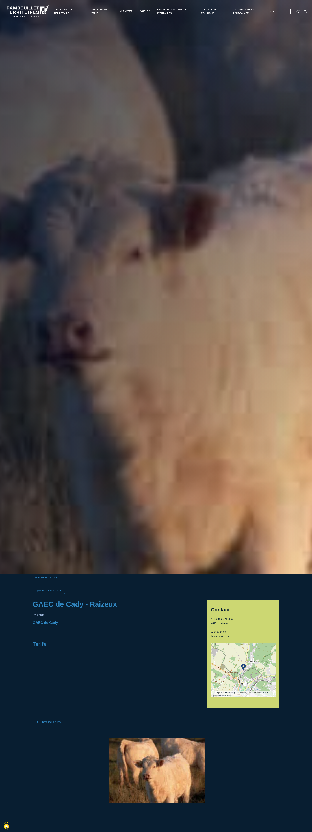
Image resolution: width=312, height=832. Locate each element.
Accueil (36, 577)
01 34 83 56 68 (218, 632)
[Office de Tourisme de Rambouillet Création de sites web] (27, 11)
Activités (125, 11)
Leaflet (215, 692)
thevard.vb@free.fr (220, 636)
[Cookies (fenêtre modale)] (6, 826)
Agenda (145, 11)
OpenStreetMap (228, 692)
